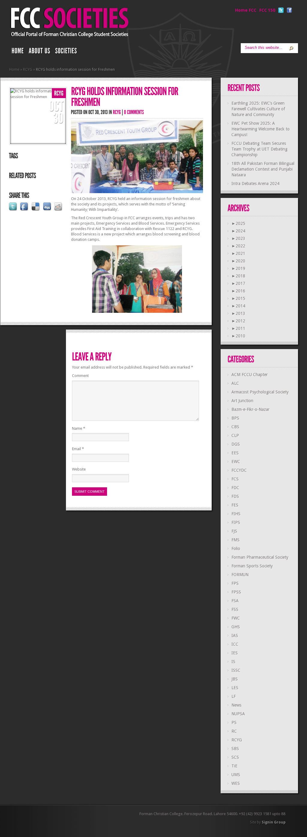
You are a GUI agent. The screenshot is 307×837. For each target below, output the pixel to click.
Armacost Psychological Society (260, 392)
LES (234, 687)
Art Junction (242, 400)
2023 (238, 238)
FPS (235, 583)
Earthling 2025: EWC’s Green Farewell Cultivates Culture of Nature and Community (258, 109)
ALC (235, 383)
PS (234, 722)
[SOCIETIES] (66, 52)
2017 (238, 283)
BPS (235, 418)
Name (78, 428)
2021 (238, 253)
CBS (235, 426)
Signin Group (273, 822)
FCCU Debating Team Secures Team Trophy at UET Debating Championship (259, 149)
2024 (238, 231)
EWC (235, 461)
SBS (235, 748)
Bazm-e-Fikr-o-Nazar (250, 409)
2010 (238, 335)
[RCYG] (59, 93)
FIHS (235, 513)
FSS (234, 609)
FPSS (236, 592)
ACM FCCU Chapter (249, 374)
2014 (238, 305)
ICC (234, 644)
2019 (238, 268)
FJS (234, 531)
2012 (238, 320)
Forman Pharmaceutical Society (259, 557)
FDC (235, 487)
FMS (235, 539)
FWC (235, 618)
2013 (238, 313)
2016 (238, 290)
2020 (238, 261)
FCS (235, 479)
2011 (238, 328)
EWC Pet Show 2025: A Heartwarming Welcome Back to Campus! (260, 129)
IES (234, 652)
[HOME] (17, 52)
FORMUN (240, 574)
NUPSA (238, 713)
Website (79, 469)
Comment (80, 375)
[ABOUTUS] (39, 52)
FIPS (235, 522)
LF (233, 696)
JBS (234, 679)
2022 (238, 246)
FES (234, 505)
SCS (235, 757)
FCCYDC (239, 470)
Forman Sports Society (252, 565)
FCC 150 (267, 10)
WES (235, 783)
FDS (235, 496)
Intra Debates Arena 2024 (255, 183)
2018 (238, 276)
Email (78, 449)
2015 (238, 298)
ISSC (235, 670)
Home (14, 69)
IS (233, 661)
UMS (235, 774)
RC (234, 731)
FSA (235, 600)
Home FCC (245, 10)
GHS (235, 626)
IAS (234, 635)
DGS (235, 444)
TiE (234, 766)
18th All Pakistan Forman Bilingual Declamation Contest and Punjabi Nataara (262, 169)
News (236, 705)
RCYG (27, 69)
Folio (235, 548)
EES (235, 452)
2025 (238, 223)
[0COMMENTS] (134, 112)
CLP (235, 435)
